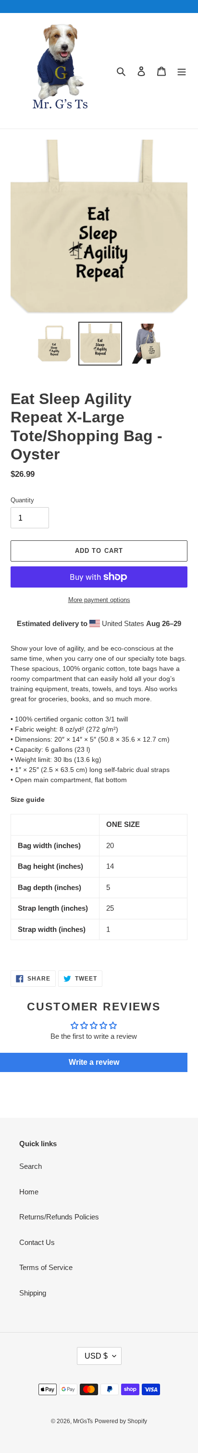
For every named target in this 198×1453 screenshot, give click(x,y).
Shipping (32, 1293)
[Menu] (182, 71)
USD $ (96, 1356)
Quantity (22, 500)
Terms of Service (46, 1267)
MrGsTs (83, 1421)
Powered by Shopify (121, 1421)
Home (28, 1192)
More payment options (99, 599)
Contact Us (37, 1242)
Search (30, 1166)
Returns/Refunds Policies (59, 1217)
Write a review (94, 1062)
